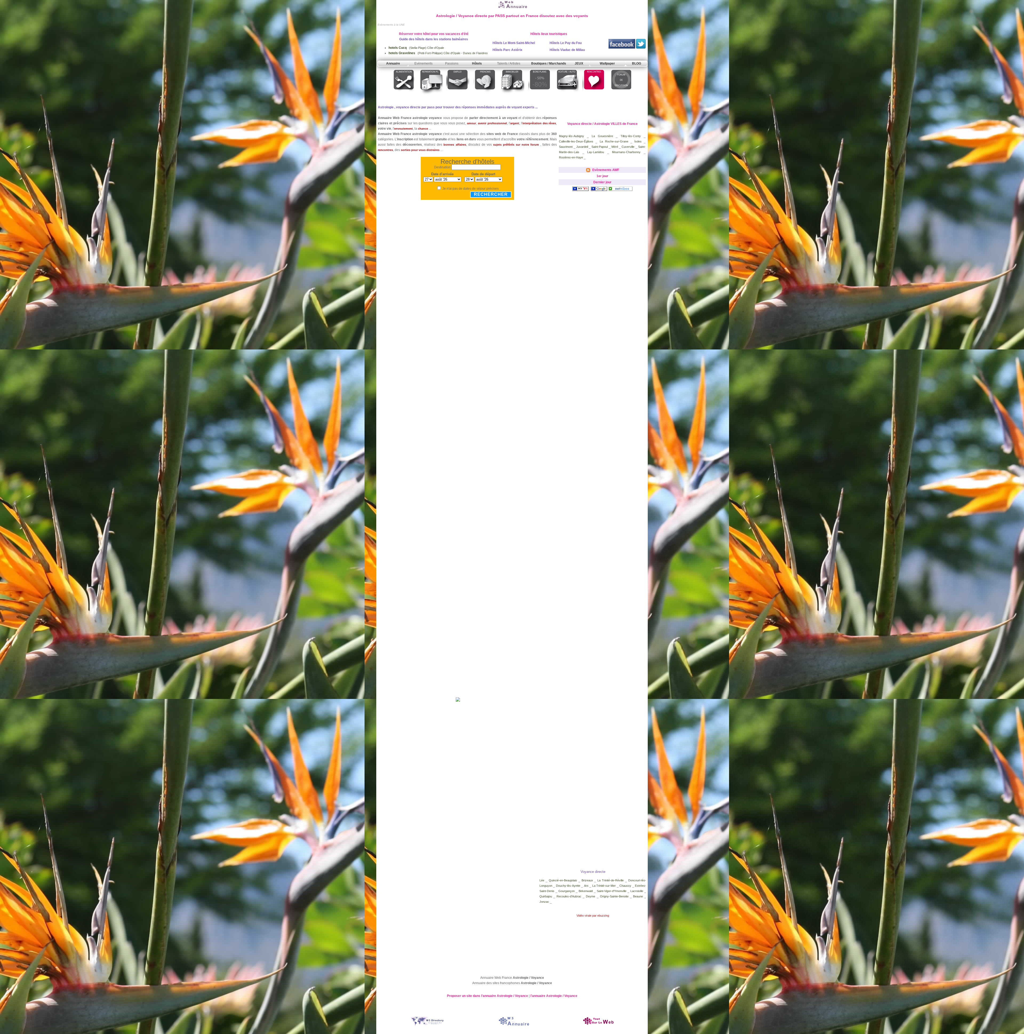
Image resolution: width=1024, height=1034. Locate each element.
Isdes (639, 141)
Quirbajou (545, 896)
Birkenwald (586, 891)
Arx (586, 885)
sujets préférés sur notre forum (516, 144)
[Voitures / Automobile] (566, 95)
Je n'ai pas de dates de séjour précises (470, 188)
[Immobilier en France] (512, 95)
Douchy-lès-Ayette (568, 885)
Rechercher (491, 194)
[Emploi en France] (457, 95)
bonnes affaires (454, 144)
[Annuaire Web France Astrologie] (512, 8)
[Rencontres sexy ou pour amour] (593, 95)
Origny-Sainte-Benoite (615, 896)
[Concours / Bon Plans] (539, 95)
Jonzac (544, 901)
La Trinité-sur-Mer (604, 885)
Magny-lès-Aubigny (571, 136)
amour (471, 123)
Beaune (638, 896)
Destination (442, 167)
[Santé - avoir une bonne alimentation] (404, 95)
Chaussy (625, 885)
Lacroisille (636, 891)
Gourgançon (566, 891)
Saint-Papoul (599, 146)
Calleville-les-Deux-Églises (576, 141)
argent (514, 123)
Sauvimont (566, 146)
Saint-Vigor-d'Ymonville (611, 891)
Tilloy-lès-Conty (631, 136)
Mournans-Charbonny (626, 152)
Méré (615, 146)
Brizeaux (588, 880)
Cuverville (628, 146)
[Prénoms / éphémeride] (484, 95)
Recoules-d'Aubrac (570, 896)
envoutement (403, 128)
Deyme (590, 896)
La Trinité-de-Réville (610, 880)
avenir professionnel (492, 123)
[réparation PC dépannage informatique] (430, 95)
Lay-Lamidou (597, 152)
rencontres (385, 150)
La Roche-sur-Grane (615, 141)
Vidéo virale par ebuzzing (593, 915)
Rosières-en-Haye (571, 157)
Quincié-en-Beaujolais (563, 880)
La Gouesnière (604, 136)
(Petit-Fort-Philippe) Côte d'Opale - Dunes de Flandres (438, 53)
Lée (542, 880)
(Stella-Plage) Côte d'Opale (416, 47)
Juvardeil (582, 146)
